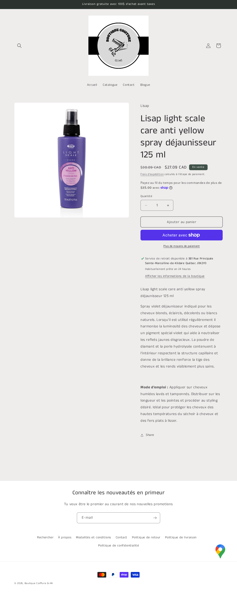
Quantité (146, 196)
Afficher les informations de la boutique (175, 276)
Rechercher (45, 537)
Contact (121, 537)
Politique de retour (146, 537)
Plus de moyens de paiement (181, 246)
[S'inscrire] (155, 517)
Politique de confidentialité (118, 545)
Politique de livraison (180, 537)
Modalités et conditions (93, 537)
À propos (65, 537)
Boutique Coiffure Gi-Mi (39, 583)
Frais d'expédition (152, 174)
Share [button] (150, 435)
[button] (19, 46)
